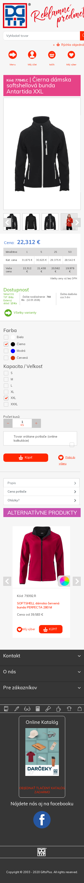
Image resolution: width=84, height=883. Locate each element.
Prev (7, 222)
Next (77, 222)
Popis (12, 483)
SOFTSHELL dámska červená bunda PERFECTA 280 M (38, 605)
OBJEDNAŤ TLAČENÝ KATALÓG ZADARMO (42, 790)
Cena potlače (17, 491)
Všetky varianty (24, 312)
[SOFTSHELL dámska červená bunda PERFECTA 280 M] (42, 555)
